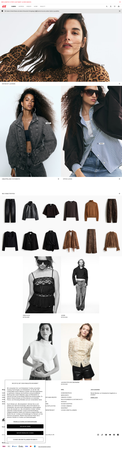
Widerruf (64, 408)
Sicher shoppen (66, 403)
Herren (21, 6)
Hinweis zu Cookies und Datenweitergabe (25, 421)
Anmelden (94, 397)
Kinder (28, 6)
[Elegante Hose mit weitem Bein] (91, 241)
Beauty (42, 6)
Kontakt (64, 401)
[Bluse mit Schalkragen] (71, 241)
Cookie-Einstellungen (69, 410)
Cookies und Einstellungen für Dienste (25, 439)
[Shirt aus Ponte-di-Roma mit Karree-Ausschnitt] (10, 241)
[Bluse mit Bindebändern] (51, 241)
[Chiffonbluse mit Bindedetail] (112, 241)
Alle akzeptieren (25, 426)
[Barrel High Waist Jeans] (112, 211)
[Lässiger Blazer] (30, 241)
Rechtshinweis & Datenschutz (71, 399)
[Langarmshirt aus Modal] (71, 211)
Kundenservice (66, 393)
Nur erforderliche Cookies (25, 433)
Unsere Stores (66, 397)
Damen (13, 6)
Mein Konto (65, 395)
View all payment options (44, 446)
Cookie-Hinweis (66, 406)
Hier (36, 11)
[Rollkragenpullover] (91, 211)
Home (36, 6)
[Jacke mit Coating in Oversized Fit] (30, 211)
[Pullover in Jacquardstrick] (51, 211)
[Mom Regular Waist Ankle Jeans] (10, 211)
